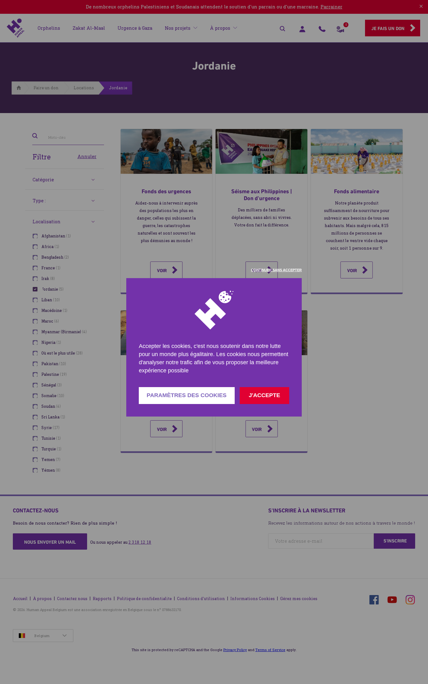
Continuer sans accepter (276, 270)
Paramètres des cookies (187, 395)
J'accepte (264, 395)
